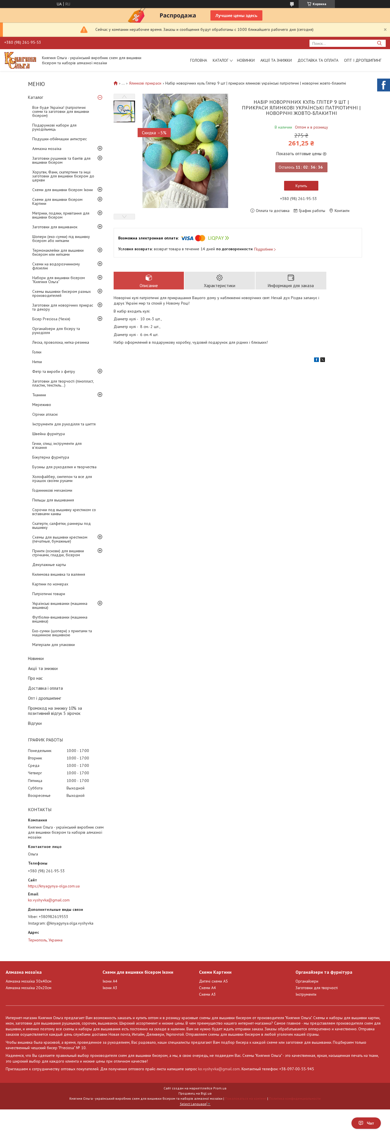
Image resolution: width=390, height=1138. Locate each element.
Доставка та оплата (317, 60)
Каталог (220, 60)
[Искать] (379, 43)
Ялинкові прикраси (145, 83)
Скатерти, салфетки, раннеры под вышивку (61, 525)
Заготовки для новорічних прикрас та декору (62, 307)
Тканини (39, 394)
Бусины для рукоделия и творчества (64, 466)
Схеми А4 (207, 987)
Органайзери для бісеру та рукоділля (56, 330)
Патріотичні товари (48, 593)
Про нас (35, 678)
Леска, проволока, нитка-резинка (60, 342)
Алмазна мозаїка (46, 148)
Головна (198, 60)
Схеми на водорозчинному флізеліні (56, 266)
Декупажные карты (49, 564)
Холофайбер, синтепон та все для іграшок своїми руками (62, 478)
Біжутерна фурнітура (50, 457)
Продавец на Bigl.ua (195, 1093)
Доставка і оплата (45, 688)
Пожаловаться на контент (245, 1098)
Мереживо (41, 404)
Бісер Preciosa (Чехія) (51, 318)
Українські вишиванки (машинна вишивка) (59, 605)
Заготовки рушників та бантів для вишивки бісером (61, 160)
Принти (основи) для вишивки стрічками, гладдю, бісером (58, 552)
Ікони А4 (109, 981)
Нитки (37, 361)
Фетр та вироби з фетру (53, 371)
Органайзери (306, 981)
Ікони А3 (109, 987)
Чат (370, 1123)
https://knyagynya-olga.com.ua (54, 886)
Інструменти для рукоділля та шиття (64, 424)
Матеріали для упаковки (53, 644)
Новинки (246, 60)
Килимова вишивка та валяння (58, 574)
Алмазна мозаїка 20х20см (28, 987)
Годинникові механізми (52, 490)
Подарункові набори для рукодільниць (54, 127)
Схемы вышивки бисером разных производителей (61, 293)
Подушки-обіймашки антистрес (59, 138)
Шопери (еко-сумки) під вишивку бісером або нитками (61, 238)
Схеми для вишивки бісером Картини (57, 201)
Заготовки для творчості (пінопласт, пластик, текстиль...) (63, 383)
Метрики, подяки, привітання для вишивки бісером (60, 215)
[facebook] (316, 360)
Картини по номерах (50, 584)
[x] (322, 360)
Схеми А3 (207, 994)
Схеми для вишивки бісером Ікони (62, 189)
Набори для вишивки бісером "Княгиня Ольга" (58, 279)
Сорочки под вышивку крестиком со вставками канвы (64, 511)
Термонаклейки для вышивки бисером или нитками (58, 252)
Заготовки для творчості (316, 987)
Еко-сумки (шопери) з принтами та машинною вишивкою (62, 632)
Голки (36, 352)
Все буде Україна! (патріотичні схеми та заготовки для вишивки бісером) (60, 111)
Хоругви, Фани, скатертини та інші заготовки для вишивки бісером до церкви (63, 176)
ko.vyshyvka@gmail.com (49, 900)
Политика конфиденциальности (295, 1098)
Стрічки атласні (45, 414)
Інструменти (305, 994)
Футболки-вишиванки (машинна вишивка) (59, 619)
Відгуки (35, 723)
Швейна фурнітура (48, 433)
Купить (301, 185)
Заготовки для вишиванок (54, 226)
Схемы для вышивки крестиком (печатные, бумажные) (59, 539)
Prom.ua (219, 1088)
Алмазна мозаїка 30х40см (28, 981)
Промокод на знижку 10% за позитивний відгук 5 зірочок (55, 710)
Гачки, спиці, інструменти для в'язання (57, 445)
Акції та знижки (276, 60)
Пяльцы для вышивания (53, 500)
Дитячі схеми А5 (213, 981)
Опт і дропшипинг (362, 60)
